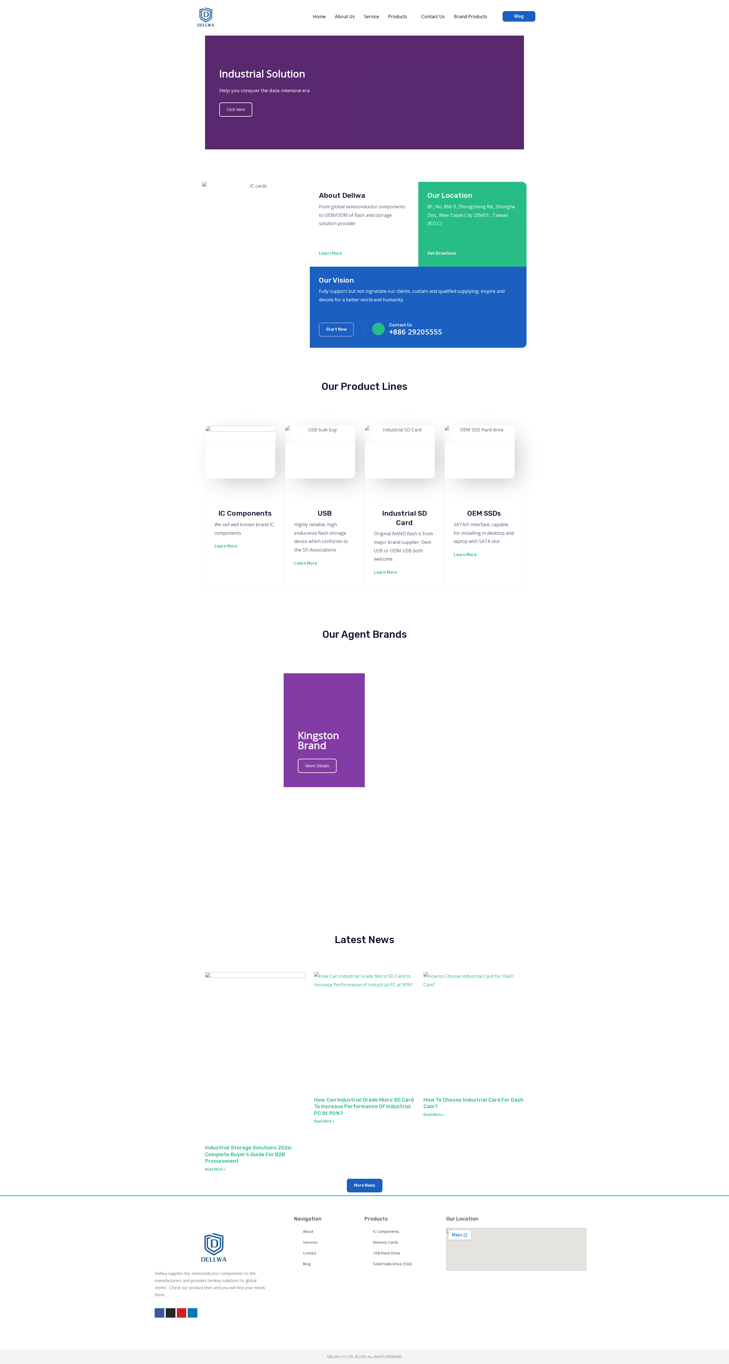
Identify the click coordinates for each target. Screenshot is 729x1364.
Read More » (215, 1169)
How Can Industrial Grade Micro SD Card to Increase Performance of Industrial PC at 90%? (364, 1106)
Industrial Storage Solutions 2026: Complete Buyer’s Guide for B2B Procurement (248, 1154)
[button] (409, 16)
